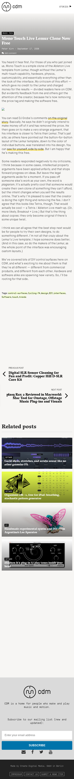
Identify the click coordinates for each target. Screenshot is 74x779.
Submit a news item (52, 774)
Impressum (16, 774)
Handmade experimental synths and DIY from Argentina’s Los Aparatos (34, 530)
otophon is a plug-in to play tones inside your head (33, 564)
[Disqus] (37, 622)
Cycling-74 (34, 293)
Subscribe (37, 745)
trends (22, 296)
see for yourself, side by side (25, 149)
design (44, 293)
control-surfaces (17, 293)
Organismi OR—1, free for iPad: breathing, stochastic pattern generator (32, 496)
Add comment (11, 53)
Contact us (32, 774)
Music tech (8, 33)
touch (15, 296)
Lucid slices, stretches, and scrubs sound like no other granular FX (35, 462)
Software (6, 296)
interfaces (60, 293)
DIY (51, 293)
